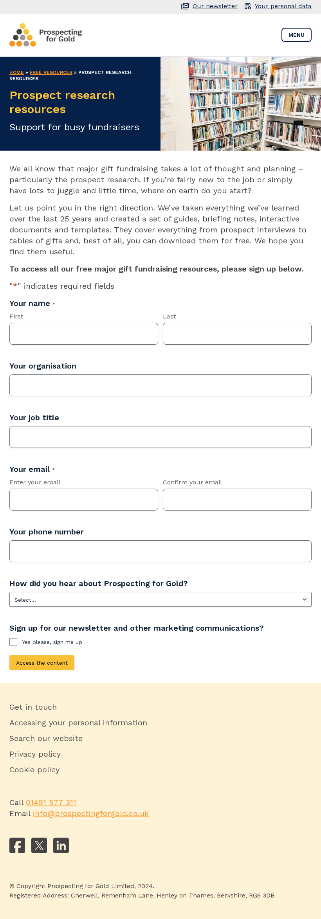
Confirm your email (192, 482)
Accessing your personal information (78, 722)
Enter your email (34, 482)
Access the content (42, 663)
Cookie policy (34, 769)
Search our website (46, 738)
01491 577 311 (51, 802)
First (16, 316)
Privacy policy (35, 754)
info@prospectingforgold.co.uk (91, 813)
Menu (297, 35)
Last (169, 316)
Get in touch (33, 707)
